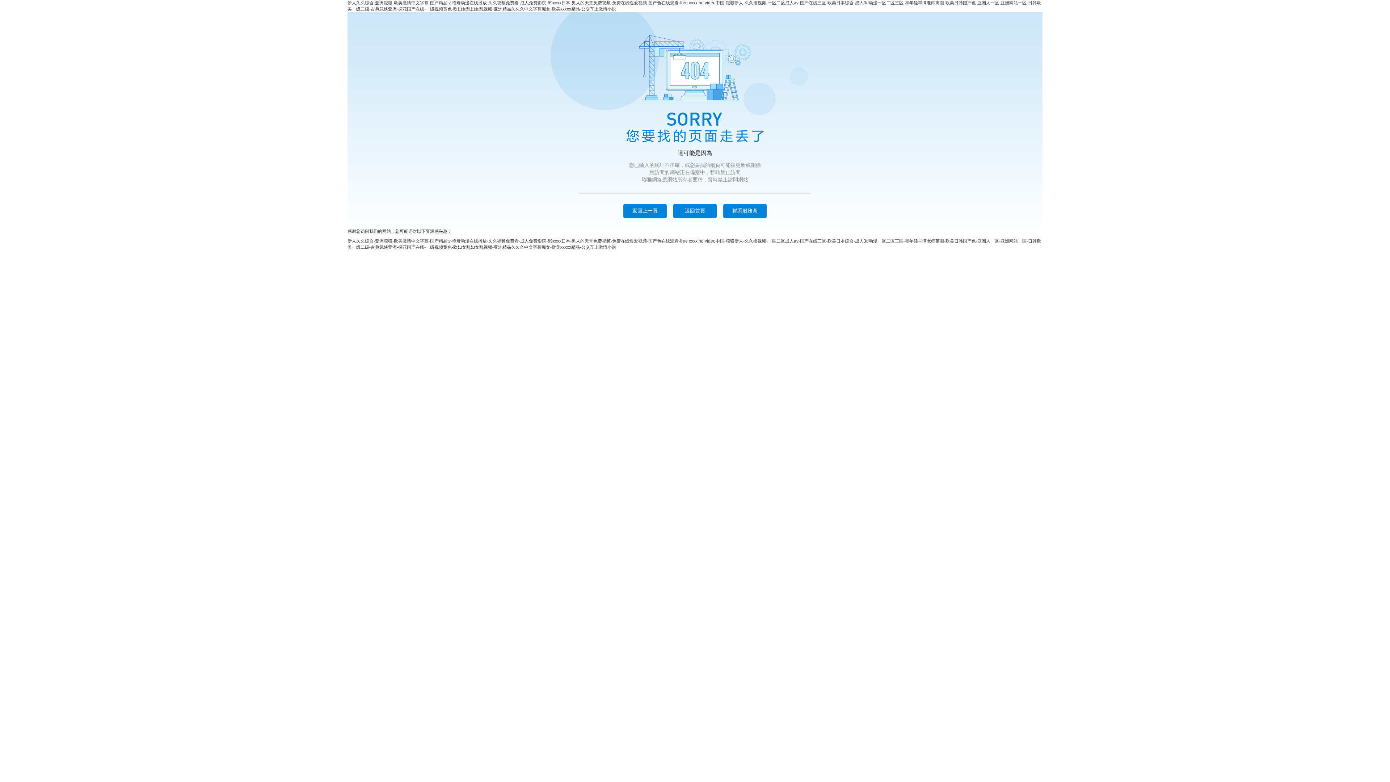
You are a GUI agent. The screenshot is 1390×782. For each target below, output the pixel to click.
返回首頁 (695, 211)
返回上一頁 (645, 211)
